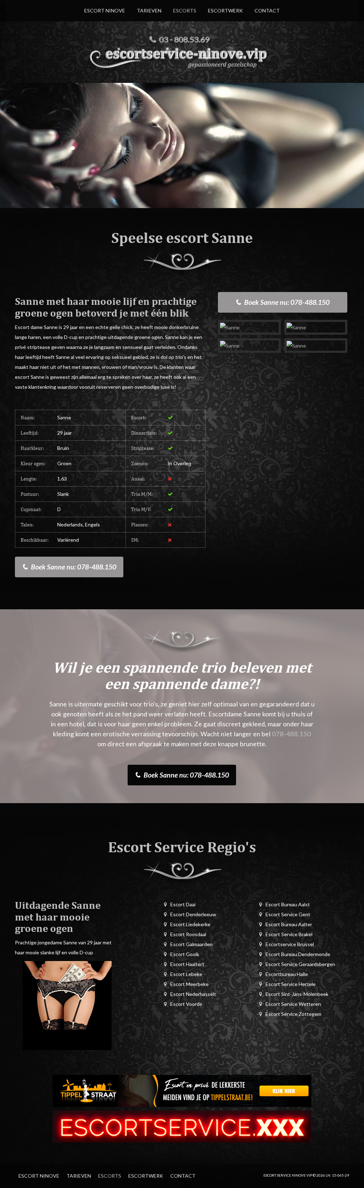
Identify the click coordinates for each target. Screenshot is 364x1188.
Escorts (184, 10)
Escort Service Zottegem (293, 1014)
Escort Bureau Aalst (288, 904)
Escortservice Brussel (290, 944)
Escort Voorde (186, 1004)
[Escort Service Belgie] (182, 1126)
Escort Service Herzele (291, 984)
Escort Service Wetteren (293, 1004)
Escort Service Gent (288, 914)
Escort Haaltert (187, 964)
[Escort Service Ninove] (182, 56)
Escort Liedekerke (190, 924)
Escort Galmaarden (191, 944)
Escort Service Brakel (289, 934)
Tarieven (149, 10)
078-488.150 (291, 734)
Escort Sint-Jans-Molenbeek (297, 994)
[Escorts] (182, 1090)
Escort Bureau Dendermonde (298, 954)
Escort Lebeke (186, 974)
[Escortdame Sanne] (249, 327)
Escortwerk (225, 10)
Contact (267, 10)
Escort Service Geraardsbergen (300, 964)
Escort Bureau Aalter (289, 924)
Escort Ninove (104, 10)
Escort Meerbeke (189, 984)
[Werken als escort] (67, 1005)
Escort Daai (183, 904)
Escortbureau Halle (287, 974)
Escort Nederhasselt (193, 994)
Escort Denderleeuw (193, 914)
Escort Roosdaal (188, 934)
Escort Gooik (184, 954)
